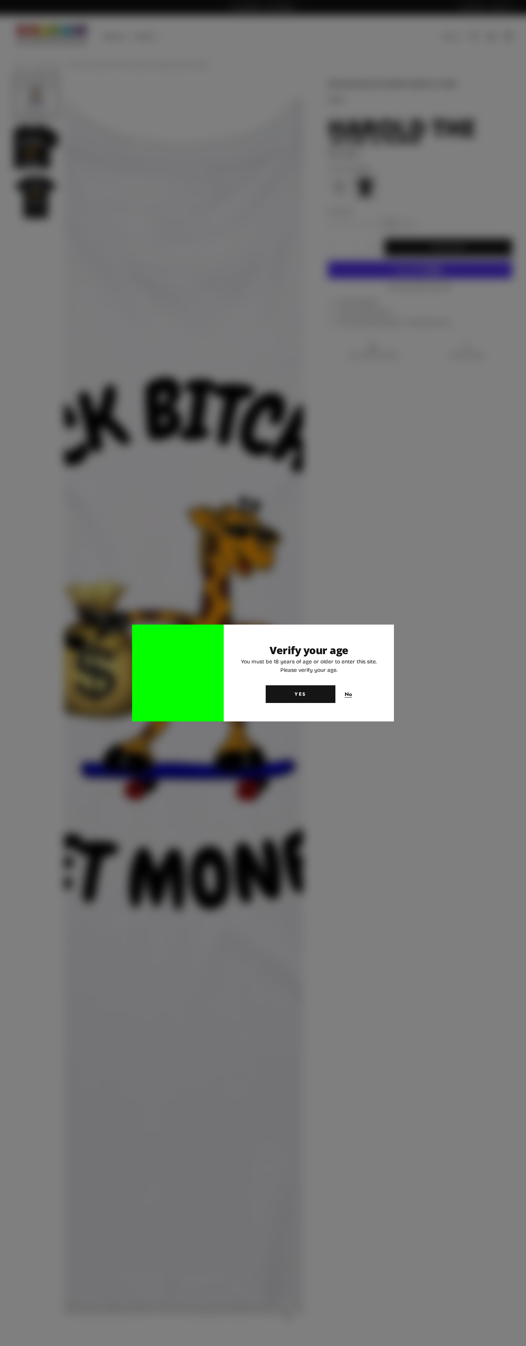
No (348, 694)
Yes (300, 694)
